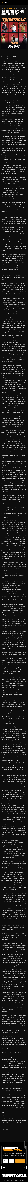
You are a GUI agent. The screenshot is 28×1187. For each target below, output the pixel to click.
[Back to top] (25, 1145)
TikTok (15, 1180)
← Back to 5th (5, 1129)
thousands (16, 828)
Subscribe (20, 1161)
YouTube (21, 1180)
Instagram (9, 1180)
